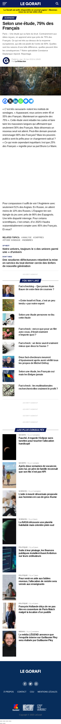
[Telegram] (31, 101)
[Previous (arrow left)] (1, 723)
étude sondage (12, 240)
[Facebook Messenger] (25, 101)
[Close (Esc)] (1, 721)
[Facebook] (5, 101)
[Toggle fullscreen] (7, 721)
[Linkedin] (15, 101)
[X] (10, 101)
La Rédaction (20, 61)
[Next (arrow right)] (4, 723)
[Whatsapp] (20, 101)
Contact (21, 692)
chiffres (39, 238)
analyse (27, 238)
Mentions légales (47, 692)
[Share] (4, 721)
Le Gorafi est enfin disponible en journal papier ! (31, 11)
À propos (9, 692)
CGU (32, 692)
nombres (28, 240)
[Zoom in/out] (10, 721)
